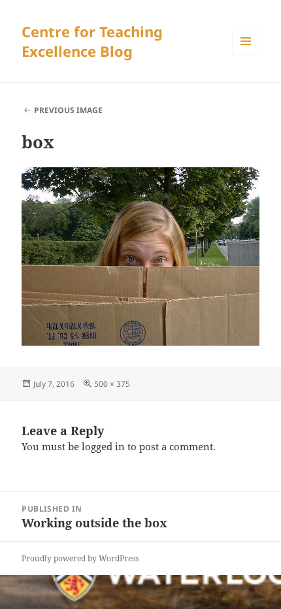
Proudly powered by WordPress (80, 558)
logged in (103, 446)
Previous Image (68, 110)
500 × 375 (112, 383)
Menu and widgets (246, 54)
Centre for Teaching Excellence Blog (92, 41)
